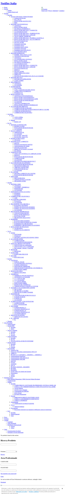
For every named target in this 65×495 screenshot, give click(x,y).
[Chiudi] (62, 488)
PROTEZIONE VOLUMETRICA (20, 204)
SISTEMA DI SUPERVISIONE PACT (25, 161)
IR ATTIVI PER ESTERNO (22, 220)
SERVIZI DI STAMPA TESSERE (23, 292)
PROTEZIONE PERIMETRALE (20, 211)
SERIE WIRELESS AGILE (21, 73)
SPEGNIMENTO (16, 82)
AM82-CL (14, 353)
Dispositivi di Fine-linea (20, 147)
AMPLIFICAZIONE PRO (21, 167)
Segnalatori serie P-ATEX (21, 47)
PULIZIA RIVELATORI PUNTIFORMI (22, 341)
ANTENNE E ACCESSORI (22, 277)
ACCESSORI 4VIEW (17, 239)
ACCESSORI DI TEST (20, 32)
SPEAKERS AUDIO (20, 181)
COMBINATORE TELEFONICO (20, 196)
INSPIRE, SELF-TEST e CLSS (23, 54)
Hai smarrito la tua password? (9, 473)
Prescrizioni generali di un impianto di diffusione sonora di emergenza (32, 409)
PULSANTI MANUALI (21, 41)
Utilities (9, 382)
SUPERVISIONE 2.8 (20, 310)
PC (15, 319)
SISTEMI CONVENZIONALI (19, 24)
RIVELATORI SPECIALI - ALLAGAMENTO (27, 39)
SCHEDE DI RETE (19, 297)
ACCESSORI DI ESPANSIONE (23, 242)
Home (5, 7)
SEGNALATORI (19, 42)
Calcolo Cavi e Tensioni (20, 390)
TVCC (9, 231)
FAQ (8, 411)
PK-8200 (13, 368)
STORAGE (17, 236)
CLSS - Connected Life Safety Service (24, 89)
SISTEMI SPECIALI (16, 77)
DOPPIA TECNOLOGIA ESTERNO (24, 208)
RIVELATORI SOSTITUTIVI (22, 21)
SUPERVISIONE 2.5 (20, 307)
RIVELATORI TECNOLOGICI (20, 227)
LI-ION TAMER (18, 80)
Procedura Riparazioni (20, 394)
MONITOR (14, 249)
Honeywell (44, 10)
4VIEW (13, 233)
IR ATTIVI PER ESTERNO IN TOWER (25, 222)
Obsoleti (9, 321)
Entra (2, 476)
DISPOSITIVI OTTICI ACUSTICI (20, 192)
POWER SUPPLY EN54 (17, 138)
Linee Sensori (18, 393)
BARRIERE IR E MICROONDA (23, 224)
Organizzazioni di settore (14, 431)
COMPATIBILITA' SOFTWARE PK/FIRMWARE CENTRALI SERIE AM (35, 385)
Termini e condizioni (34, 491)
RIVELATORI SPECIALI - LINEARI (24, 35)
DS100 (13, 376)
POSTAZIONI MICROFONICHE (23, 128)
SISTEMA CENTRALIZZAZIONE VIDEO (26, 237)
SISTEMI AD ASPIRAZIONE (22, 79)
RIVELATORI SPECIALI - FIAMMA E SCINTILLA (29, 38)
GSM (15, 198)
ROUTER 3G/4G (19, 257)
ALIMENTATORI (19, 158)
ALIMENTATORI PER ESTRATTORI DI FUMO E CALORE (31, 109)
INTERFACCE (18, 93)
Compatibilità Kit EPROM (21, 391)
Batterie (13, 120)
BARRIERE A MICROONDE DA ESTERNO (27, 225)
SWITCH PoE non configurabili (23, 245)
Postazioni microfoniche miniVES (23, 144)
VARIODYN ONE (16, 152)
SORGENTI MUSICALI (21, 169)
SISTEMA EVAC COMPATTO (19, 141)
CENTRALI (17, 25)
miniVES (16, 143)
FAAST (13, 362)
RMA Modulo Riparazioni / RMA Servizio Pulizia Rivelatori (23, 379)
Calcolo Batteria (18, 388)
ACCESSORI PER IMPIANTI (19, 106)
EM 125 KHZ (18, 289)
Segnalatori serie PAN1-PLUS (22, 50)
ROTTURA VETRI (19, 216)
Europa (13, 426)
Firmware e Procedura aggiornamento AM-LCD (24, 351)
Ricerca (3, 454)
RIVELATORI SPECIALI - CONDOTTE (25, 30)
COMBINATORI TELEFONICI (23, 112)
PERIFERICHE (18, 188)
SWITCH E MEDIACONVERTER (20, 243)
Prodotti (6, 13)
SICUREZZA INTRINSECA (22, 29)
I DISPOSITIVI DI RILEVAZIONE (24, 403)
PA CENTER (14, 172)
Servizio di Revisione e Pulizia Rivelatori (22, 16)
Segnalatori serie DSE (20, 44)
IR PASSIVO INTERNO (21, 205)
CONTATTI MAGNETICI (21, 213)
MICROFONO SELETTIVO (22, 217)
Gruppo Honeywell (12, 12)
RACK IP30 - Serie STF (21, 135)
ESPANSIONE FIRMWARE (22, 266)
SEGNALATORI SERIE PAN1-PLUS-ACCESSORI (29, 76)
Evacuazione (14, 408)
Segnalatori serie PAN (20, 48)
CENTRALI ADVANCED (21, 56)
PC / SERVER (15, 318)
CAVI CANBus (18, 117)
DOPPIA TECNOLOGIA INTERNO (24, 207)
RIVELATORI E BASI (20, 27)
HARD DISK (14, 252)
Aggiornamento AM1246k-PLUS (20, 358)
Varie (12, 415)
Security (9, 182)
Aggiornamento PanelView (18, 356)
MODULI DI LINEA (17, 271)
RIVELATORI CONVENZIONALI (24, 97)
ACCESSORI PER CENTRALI (23, 59)
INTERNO (17, 193)
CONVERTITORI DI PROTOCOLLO (25, 295)
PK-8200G (14, 370)
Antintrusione (14, 402)
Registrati (3, 482)
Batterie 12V (17, 121)
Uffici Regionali (11, 423)
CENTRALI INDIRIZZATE (22, 103)
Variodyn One (14, 350)
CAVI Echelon (18, 118)
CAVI (12, 115)
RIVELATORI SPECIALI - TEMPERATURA (27, 33)
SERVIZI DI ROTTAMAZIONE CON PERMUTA (28, 268)
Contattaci (61, 10)
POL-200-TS (17, 19)
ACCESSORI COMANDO (18, 199)
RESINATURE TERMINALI (22, 284)
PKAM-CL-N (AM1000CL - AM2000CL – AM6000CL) (26, 355)
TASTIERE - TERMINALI (21, 187)
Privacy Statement (53, 10)
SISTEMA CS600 (16, 184)
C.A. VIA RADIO (19, 280)
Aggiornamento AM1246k (18, 359)
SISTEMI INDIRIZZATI (17, 53)
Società (6, 9)
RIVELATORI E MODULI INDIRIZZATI (26, 105)
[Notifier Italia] (42, 7)
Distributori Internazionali (14, 425)
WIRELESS (17, 74)
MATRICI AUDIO (19, 126)
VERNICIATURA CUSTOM (22, 179)
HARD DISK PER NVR (21, 254)
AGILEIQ (13, 364)
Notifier (9, 10)
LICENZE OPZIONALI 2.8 (22, 312)
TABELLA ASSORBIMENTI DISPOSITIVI (26, 399)
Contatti (6, 420)
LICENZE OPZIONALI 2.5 (22, 309)
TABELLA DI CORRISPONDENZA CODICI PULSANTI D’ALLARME (35, 387)
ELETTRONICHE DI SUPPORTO (20, 163)
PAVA (12, 329)
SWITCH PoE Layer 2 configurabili (24, 246)
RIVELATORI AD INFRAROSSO (24, 100)
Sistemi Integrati (15, 414)
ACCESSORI (18, 85)
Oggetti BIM (10, 326)
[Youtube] (44, 9)
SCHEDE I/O (18, 298)
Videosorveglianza (19, 406)
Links (5, 429)
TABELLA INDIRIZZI (20, 400)
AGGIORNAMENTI (20, 313)
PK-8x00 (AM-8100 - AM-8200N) (20, 367)
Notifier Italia (9, 3)
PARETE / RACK (19, 262)
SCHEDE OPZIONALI (20, 265)
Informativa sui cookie (21, 491)
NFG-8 (13, 365)
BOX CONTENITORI (20, 304)
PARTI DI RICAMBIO (20, 269)
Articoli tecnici (11, 324)
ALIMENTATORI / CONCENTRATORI (22, 301)
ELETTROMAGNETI (20, 51)
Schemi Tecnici (11, 342)
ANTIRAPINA (18, 228)
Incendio (9, 15)
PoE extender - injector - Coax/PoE (23, 248)
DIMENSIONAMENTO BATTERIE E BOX (26, 397)
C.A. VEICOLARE (19, 278)
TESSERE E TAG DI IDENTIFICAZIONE (23, 288)
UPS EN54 (17, 140)
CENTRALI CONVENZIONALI (23, 96)
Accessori (10, 114)
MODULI (17, 70)
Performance (14, 373)
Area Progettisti (8, 323)
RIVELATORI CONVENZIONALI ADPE (26, 99)
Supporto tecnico (8, 377)
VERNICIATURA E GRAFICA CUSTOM (26, 286)
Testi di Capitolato (12, 330)
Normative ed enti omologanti (15, 432)
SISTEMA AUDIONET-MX (19, 125)
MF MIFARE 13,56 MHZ (21, 291)
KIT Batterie (17, 150)
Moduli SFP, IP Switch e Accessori (23, 149)
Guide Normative (12, 336)
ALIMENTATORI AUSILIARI (22, 108)
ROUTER (13, 256)
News (5, 417)
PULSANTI (17, 201)
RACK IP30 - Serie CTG (21, 137)
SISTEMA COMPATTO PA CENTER (24, 173)
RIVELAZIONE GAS (17, 94)
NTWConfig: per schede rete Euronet (21, 371)
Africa (12, 428)
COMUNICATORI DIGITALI (22, 111)
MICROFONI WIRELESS (21, 166)
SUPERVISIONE (16, 86)
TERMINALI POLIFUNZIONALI (24, 275)
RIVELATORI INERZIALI (21, 214)
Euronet (9, 259)
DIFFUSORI (14, 176)
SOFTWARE (17, 88)
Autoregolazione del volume (21, 146)
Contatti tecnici (11, 380)
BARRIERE (14, 219)
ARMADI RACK (19, 132)
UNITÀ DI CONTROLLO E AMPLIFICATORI (27, 153)
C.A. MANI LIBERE (20, 281)
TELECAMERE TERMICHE (22, 36)
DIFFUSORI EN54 (19, 178)
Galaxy (13, 374)
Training (6, 419)
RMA (15, 22)
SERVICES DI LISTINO (18, 315)
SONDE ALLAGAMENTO (22, 230)
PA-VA (9, 123)
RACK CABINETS (16, 131)
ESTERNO (17, 195)
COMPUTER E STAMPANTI (22, 91)
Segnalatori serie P (19, 45)
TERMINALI (14, 274)
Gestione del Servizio (20, 18)
